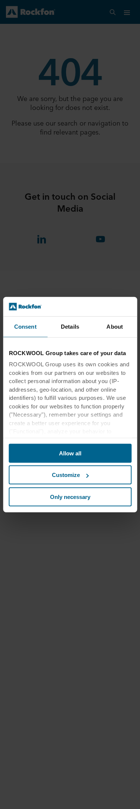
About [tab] (114, 326)
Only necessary (70, 497)
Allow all (70, 453)
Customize (66, 475)
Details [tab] (70, 326)
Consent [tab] (25, 326)
